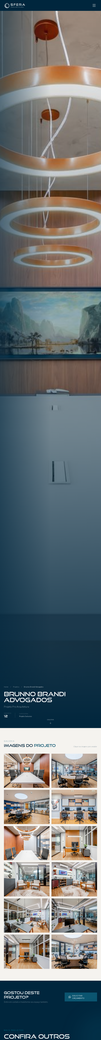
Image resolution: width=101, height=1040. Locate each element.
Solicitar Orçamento (78, 997)
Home (6, 687)
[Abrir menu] (94, 5)
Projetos (16, 687)
